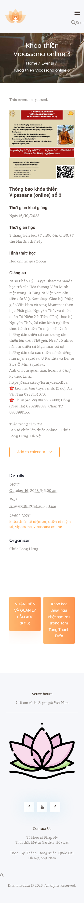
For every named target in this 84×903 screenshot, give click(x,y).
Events (48, 63)
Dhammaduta (19, 885)
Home (31, 63)
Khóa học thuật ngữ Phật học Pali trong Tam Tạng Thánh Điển (59, 620)
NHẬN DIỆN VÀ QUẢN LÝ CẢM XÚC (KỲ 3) (25, 613)
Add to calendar (31, 452)
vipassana (23, 527)
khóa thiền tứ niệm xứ (27, 522)
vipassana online (48, 527)
